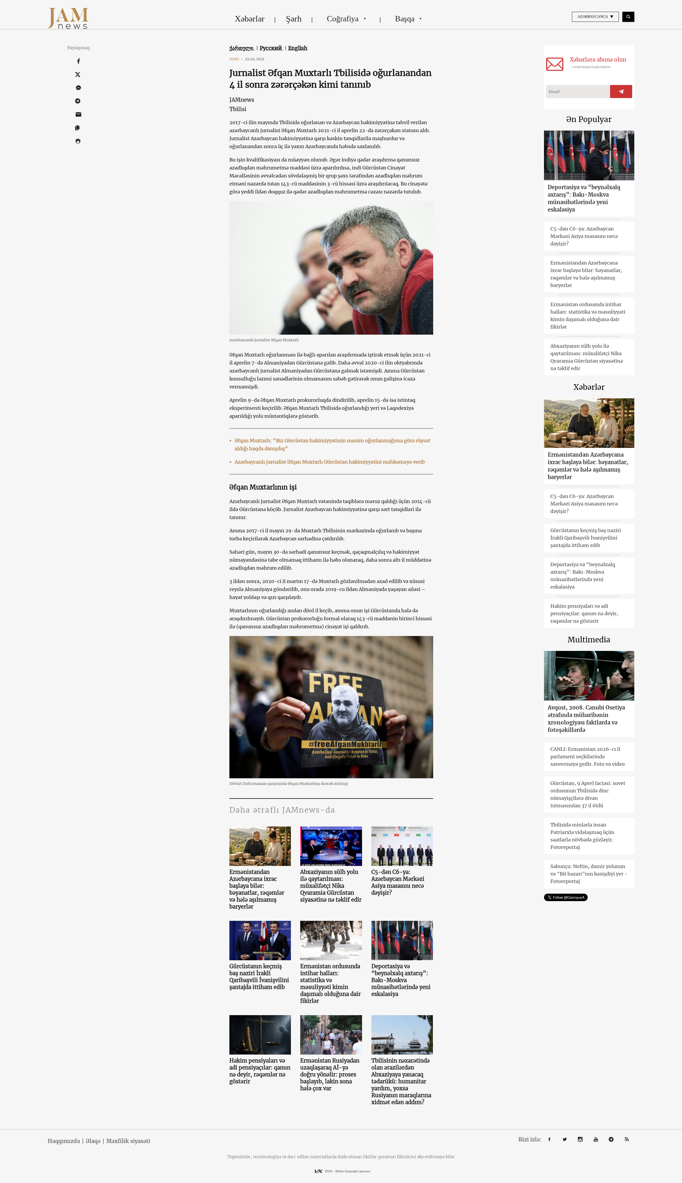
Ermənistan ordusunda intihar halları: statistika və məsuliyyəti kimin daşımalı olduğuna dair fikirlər (330, 983)
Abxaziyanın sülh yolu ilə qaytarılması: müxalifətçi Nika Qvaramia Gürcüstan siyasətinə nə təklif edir (331, 886)
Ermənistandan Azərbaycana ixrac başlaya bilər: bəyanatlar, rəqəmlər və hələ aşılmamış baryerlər (256, 889)
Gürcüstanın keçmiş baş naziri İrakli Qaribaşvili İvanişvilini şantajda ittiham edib (259, 976)
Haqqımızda (64, 1141)
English (297, 48)
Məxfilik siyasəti (128, 1141)
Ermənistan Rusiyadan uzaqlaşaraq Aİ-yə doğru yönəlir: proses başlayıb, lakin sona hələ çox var (329, 1074)
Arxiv (236, 58)
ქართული (242, 48)
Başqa (405, 18)
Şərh (294, 18)
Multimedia (589, 640)
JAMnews (241, 99)
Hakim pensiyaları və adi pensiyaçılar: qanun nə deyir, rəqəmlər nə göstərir (259, 1071)
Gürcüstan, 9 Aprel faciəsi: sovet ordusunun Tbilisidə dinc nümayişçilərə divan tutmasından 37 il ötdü (587, 794)
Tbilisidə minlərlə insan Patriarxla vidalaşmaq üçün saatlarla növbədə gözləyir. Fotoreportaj (582, 836)
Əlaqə (93, 1141)
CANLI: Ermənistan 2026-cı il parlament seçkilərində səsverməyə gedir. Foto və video (587, 756)
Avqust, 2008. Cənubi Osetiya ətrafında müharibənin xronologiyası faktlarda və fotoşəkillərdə (586, 718)
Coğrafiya (343, 18)
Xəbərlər (250, 18)
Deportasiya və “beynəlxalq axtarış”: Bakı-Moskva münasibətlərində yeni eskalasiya (401, 980)
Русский (271, 48)
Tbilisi (237, 109)
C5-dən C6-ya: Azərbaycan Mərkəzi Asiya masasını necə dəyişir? (397, 882)
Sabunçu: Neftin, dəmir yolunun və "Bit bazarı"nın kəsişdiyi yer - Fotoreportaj (588, 873)
